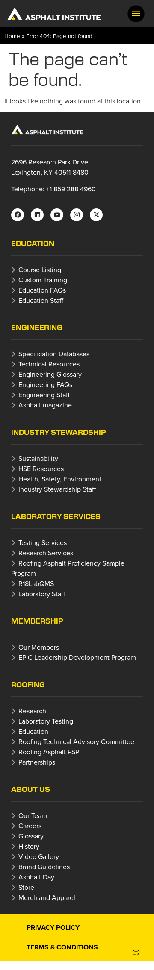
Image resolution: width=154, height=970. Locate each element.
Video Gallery (38, 856)
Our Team (32, 815)
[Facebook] (17, 214)
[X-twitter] (96, 214)
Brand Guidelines (44, 866)
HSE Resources (41, 468)
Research (32, 710)
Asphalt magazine (45, 405)
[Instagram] (76, 214)
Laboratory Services (56, 516)
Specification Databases (53, 353)
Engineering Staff (44, 394)
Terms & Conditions (62, 947)
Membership (37, 620)
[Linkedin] (37, 214)
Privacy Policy (53, 927)
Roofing (28, 684)
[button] (136, 13)
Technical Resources (49, 364)
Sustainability (38, 458)
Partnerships (36, 762)
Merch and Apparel (46, 897)
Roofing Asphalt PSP (48, 751)
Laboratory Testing (45, 721)
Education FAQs (42, 290)
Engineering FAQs (45, 384)
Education (32, 243)
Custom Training (42, 279)
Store (26, 887)
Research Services (45, 552)
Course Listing (39, 269)
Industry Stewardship (58, 432)
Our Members (38, 647)
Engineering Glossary (50, 374)
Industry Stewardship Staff (57, 489)
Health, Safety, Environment (59, 479)
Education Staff (40, 300)
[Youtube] (56, 214)
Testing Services (42, 542)
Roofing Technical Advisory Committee (76, 741)
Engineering (36, 327)
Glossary (31, 836)
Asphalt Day (36, 877)
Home (12, 36)
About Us (30, 789)
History (28, 846)
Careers (29, 825)
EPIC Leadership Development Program (77, 657)
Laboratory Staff (41, 593)
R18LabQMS (36, 583)
